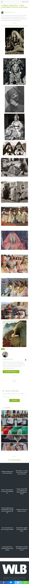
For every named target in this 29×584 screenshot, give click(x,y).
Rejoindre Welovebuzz (11, 371)
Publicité (16, 577)
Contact (24, 578)
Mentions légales (16, 578)
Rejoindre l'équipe (8, 577)
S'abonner (14, 400)
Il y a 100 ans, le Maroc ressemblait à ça (17, 25)
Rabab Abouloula (10, 12)
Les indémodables (14, 460)
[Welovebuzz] (6, 2)
